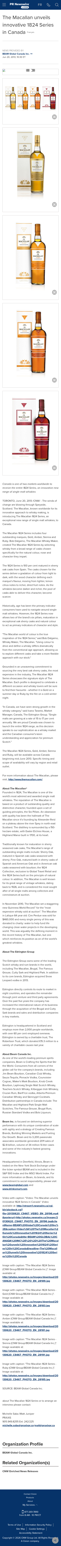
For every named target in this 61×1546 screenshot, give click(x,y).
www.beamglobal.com (15, 1185)
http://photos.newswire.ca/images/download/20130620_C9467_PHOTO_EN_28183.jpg (30, 1303)
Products (30, 1497)
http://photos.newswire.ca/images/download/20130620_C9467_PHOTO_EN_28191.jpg (30, 1353)
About (30, 1501)
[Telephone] (48, 5)
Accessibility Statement (30, 1533)
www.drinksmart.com (14, 1189)
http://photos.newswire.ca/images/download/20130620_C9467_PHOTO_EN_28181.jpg (30, 1328)
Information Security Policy (38, 1525)
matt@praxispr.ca (44, 1425)
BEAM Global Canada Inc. (17, 1452)
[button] (30, 70)
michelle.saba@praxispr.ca (18, 1425)
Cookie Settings (37, 1529)
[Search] (57, 5)
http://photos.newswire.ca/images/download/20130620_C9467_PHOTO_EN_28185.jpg (30, 1377)
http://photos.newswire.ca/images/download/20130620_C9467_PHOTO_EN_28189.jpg (30, 1279)
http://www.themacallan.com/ (25, 779)
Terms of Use (14, 1525)
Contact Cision (30, 1494)
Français (30, 32)
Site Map (20, 1529)
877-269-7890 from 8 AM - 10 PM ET (30, 1513)
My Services (29, 1505)
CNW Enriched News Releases (20, 1471)
